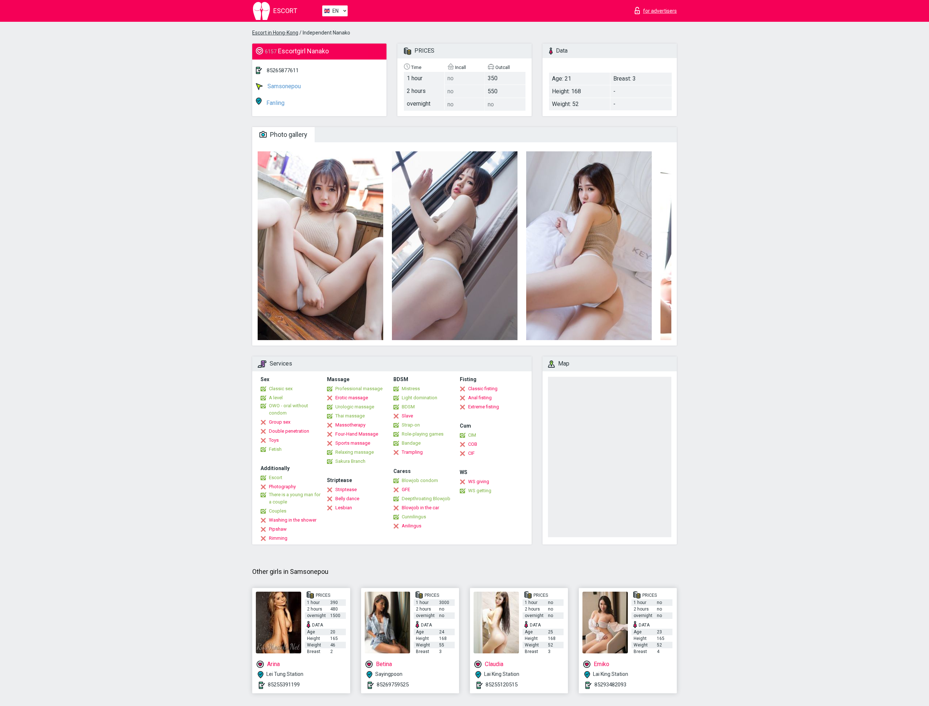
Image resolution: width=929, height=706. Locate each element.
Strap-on (411, 425)
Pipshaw (278, 529)
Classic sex (280, 388)
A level (276, 397)
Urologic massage (354, 406)
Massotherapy (350, 425)
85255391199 (284, 684)
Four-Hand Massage (356, 434)
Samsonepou (283, 86)
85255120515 (501, 684)
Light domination (419, 397)
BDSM (408, 406)
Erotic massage (351, 397)
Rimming (278, 538)
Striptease (346, 489)
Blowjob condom (420, 480)
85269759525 (393, 684)
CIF (471, 453)
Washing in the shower (292, 520)
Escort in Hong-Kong (275, 33)
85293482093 (610, 684)
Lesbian (343, 507)
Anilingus (411, 526)
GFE (406, 489)
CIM (472, 435)
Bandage (411, 443)
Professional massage (358, 388)
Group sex (279, 422)
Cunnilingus (414, 516)
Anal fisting (480, 397)
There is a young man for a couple (294, 498)
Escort (275, 477)
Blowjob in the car (420, 507)
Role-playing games (422, 434)
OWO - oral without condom (288, 409)
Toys (274, 440)
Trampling (412, 452)
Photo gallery (288, 134)
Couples (277, 511)
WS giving (478, 481)
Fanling (275, 102)
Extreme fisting (483, 406)
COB (472, 444)
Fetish (275, 449)
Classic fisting (483, 388)
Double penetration (289, 431)
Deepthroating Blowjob (426, 498)
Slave (407, 416)
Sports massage (352, 443)
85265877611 (283, 70)
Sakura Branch (350, 461)
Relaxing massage (354, 452)
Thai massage (350, 416)
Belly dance (347, 498)
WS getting (479, 490)
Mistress (411, 388)
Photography (282, 486)
